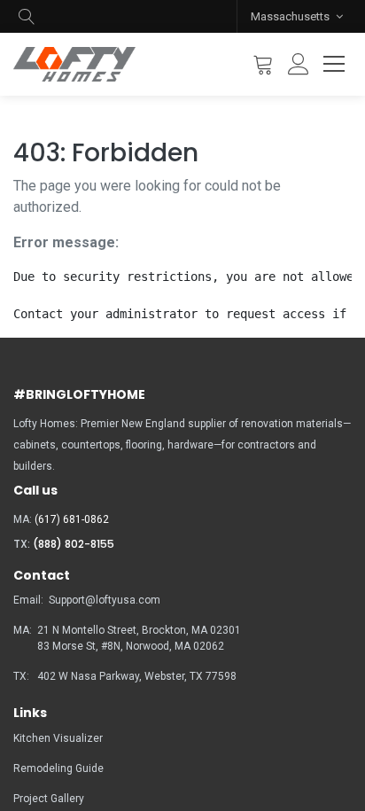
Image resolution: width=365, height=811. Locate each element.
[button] (26, 16)
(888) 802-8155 (73, 543)
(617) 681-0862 (72, 519)
